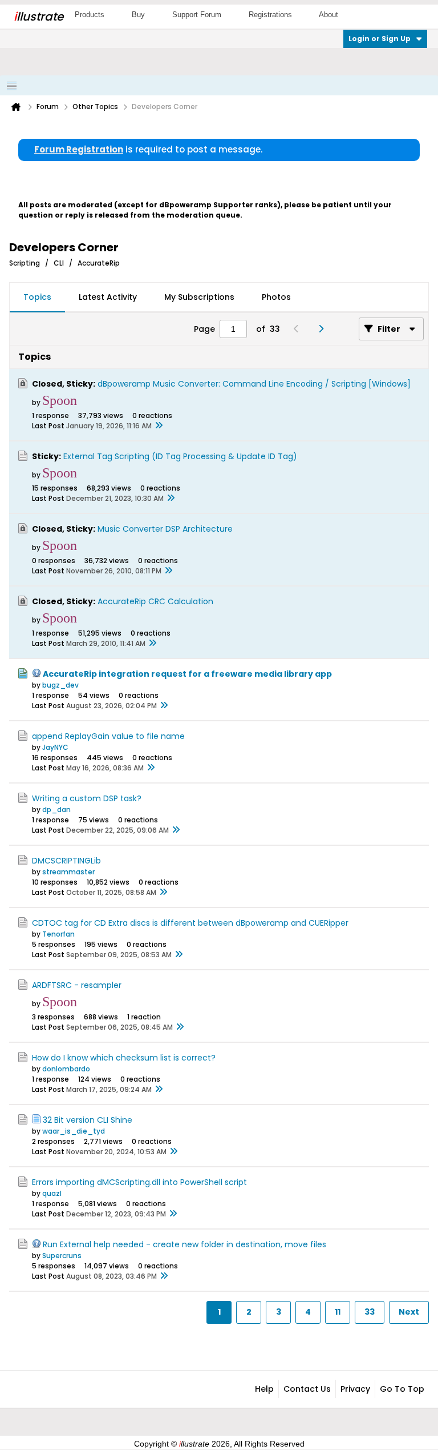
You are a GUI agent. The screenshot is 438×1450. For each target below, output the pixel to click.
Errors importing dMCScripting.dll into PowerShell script (139, 1182)
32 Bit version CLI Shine (87, 1120)
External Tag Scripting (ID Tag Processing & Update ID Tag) (180, 456)
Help (264, 1389)
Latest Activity (108, 297)
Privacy (355, 1389)
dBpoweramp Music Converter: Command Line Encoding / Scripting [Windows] (254, 383)
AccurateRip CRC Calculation (155, 601)
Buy (138, 14)
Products (89, 14)
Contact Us (307, 1389)
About (328, 14)
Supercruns (62, 1255)
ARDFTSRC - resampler (76, 985)
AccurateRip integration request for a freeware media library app (187, 674)
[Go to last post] (158, 426)
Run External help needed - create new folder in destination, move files (184, 1244)
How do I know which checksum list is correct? (124, 1057)
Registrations (270, 14)
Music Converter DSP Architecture (165, 529)
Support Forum (196, 14)
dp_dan (56, 809)
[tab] (37, 297)
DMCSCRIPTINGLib (66, 860)
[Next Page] (324, 329)
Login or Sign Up (379, 38)
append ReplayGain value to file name (108, 736)
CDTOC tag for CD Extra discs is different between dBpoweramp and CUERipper (190, 923)
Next (409, 1312)
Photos (276, 297)
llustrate (38, 17)
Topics (37, 297)
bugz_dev (60, 685)
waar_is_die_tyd (73, 1131)
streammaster (68, 872)
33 (369, 1312)
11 (337, 1312)
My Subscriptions (199, 297)
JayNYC (55, 747)
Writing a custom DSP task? (86, 798)
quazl (52, 1193)
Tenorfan (58, 934)
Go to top (402, 1389)
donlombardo (66, 1069)
